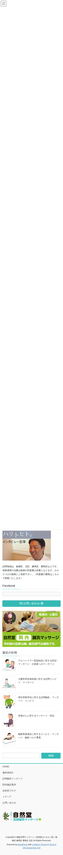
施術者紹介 (8, 772)
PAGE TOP (58, 826)
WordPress (22, 844)
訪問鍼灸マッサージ (12, 778)
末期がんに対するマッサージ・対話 (36, 715)
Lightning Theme (39, 844)
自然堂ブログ (9, 790)
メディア (6, 796)
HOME (5, 766)
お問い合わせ (9, 802)
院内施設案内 (9, 784)
